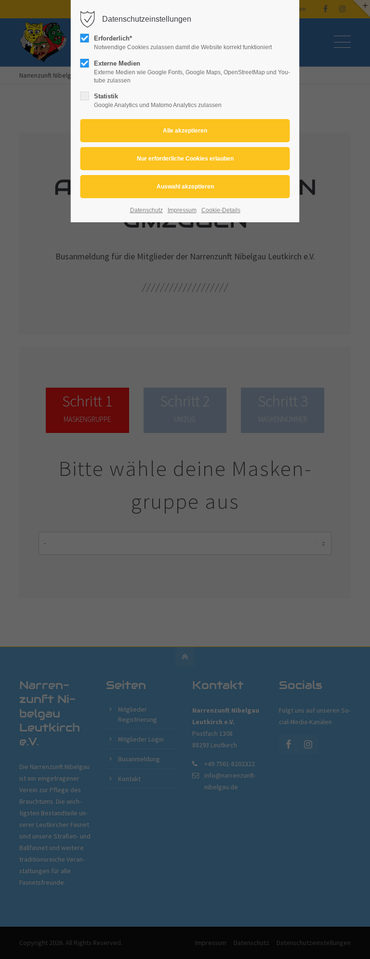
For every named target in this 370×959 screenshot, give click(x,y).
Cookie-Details (220, 210)
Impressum (182, 210)
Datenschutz (146, 210)
